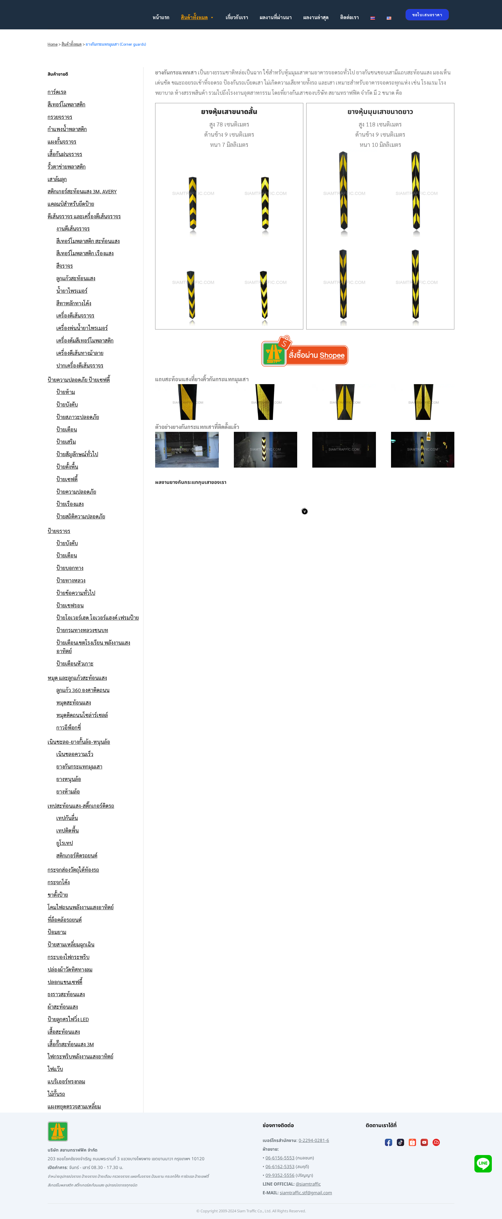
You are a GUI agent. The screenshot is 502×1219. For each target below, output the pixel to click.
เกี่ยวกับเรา (237, 17)
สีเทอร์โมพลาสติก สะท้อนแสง (88, 241)
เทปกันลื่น (67, 818)
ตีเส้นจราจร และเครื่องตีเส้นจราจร (84, 216)
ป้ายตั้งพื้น (67, 466)
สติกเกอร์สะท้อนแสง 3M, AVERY (82, 191)
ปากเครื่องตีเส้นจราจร (79, 365)
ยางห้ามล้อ (68, 791)
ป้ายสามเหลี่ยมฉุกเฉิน (71, 944)
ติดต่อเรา (349, 17)
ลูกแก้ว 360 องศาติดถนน (83, 690)
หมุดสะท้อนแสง (73, 702)
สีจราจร (64, 265)
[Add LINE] (483, 1163)
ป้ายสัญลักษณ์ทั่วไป (77, 454)
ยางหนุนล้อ (68, 779)
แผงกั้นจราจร (62, 141)
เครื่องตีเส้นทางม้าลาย (79, 353)
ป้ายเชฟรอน (70, 605)
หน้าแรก (161, 17)
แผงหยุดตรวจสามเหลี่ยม (74, 1106)
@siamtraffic (308, 1184)
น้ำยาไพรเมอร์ (71, 290)
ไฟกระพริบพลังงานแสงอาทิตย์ (80, 1056)
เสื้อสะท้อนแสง (64, 1031)
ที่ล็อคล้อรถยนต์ (65, 919)
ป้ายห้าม (65, 391)
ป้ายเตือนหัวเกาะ (75, 663)
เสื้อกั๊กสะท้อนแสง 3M (71, 1044)
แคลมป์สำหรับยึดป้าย (71, 203)
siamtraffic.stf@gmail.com (306, 1193)
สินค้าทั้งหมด (194, 17)
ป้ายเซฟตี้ (67, 479)
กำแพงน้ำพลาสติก (67, 129)
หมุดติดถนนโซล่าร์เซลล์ (82, 715)
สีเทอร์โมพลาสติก (66, 104)
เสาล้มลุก (57, 179)
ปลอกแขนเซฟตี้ (65, 982)
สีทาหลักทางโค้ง (73, 303)
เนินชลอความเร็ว (74, 754)
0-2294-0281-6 (314, 1140)
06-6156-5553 (280, 1158)
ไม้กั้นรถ (56, 1093)
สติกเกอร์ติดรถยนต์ (76, 855)
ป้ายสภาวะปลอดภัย (77, 417)
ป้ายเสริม (66, 441)
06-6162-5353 (280, 1166)
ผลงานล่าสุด (316, 17)
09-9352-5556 (280, 1175)
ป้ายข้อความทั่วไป (75, 592)
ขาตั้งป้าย (58, 894)
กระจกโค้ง (59, 882)
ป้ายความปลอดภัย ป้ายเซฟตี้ (79, 379)
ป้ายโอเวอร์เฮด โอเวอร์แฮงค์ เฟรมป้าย (97, 617)
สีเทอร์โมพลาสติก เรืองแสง (85, 253)
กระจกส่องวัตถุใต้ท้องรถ (73, 869)
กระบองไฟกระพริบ (68, 957)
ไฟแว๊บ (55, 1068)
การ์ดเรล (57, 91)
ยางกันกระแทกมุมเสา (79, 766)
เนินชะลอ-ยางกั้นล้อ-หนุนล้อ (79, 741)
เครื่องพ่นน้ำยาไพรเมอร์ (82, 328)
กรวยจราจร (60, 116)
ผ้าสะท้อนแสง (63, 1006)
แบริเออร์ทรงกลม (66, 1081)
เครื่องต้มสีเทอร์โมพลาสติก (85, 340)
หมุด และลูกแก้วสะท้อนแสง (77, 677)
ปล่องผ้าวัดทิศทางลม (70, 969)
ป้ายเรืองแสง (70, 503)
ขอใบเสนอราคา (427, 14)
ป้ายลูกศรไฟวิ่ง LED (68, 1019)
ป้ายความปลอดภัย (76, 491)
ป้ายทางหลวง (70, 580)
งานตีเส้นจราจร (73, 228)
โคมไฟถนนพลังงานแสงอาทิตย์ (81, 907)
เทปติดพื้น (67, 830)
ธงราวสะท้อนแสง (66, 994)
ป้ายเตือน (66, 429)
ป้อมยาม (57, 931)
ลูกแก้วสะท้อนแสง (75, 278)
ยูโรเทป (64, 843)
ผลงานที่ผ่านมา (276, 17)
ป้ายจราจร (59, 530)
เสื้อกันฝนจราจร (65, 154)
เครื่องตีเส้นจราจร (75, 315)
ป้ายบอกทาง (69, 567)
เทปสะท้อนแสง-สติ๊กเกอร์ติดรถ (81, 805)
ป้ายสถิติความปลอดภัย (80, 516)
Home (53, 44)
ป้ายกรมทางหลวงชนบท (82, 630)
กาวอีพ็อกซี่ (68, 727)
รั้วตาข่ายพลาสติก (67, 166)
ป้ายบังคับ (67, 404)
